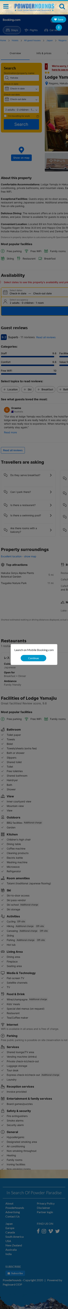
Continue (33, 658)
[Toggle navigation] (6, 6)
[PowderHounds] (34, 5)
